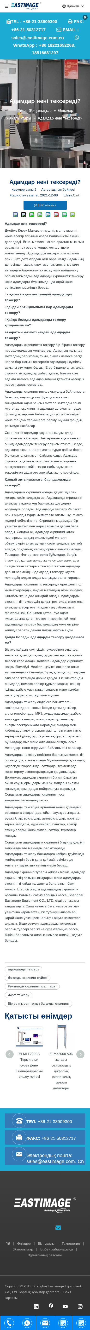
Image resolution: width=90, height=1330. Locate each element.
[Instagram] (80, 1307)
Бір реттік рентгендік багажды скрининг (38, 1003)
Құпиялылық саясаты (45, 1255)
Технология (71, 1243)
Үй (8, 1243)
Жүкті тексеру (18, 995)
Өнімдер (24, 1243)
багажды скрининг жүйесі (27, 978)
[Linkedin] (36, 1307)
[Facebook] (51, 1307)
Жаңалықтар (23, 1249)
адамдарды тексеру (23, 969)
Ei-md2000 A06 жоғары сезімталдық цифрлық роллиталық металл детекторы (61, 1071)
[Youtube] (65, 1307)
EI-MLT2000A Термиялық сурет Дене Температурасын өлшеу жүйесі (29, 1065)
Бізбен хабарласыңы (56, 1249)
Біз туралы (46, 1243)
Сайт (77, 195)
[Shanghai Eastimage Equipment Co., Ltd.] (45, 1205)
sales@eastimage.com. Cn (55, 1161)
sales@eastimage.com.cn (37, 37)
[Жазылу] (58, 1227)
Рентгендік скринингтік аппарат (32, 986)
